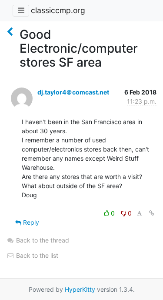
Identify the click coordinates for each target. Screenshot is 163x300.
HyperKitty (80, 289)
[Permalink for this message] (151, 213)
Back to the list (36, 255)
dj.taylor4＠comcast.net (73, 92)
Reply (30, 222)
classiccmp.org (58, 10)
